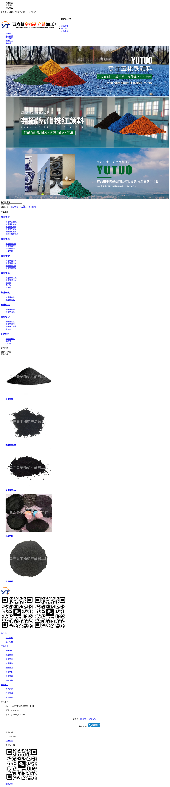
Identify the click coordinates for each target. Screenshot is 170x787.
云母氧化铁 (10, 339)
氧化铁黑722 (11, 246)
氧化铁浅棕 (10, 312)
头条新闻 (9, 689)
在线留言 (9, 3)
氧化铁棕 (5, 304)
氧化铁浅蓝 (10, 324)
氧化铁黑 (32, 207)
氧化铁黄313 (11, 263)
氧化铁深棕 (10, 309)
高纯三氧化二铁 (12, 234)
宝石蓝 (8, 329)
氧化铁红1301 (11, 222)
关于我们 (4, 633)
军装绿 (8, 283)
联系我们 (9, 5)
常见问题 (9, 698)
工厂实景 (9, 642)
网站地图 (9, 8)
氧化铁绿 (5, 273)
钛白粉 (8, 344)
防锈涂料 (5, 334)
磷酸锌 (8, 341)
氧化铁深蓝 (10, 322)
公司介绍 (9, 638)
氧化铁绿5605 (11, 278)
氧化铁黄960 (11, 266)
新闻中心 (4, 685)
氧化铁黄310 (11, 261)
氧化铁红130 (11, 227)
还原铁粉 (9, 251)
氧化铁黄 (5, 256)
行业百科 (9, 693)
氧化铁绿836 (11, 280)
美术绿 (8, 285)
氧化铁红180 (11, 229)
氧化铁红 (5, 217)
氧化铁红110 (11, 224)
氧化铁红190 (11, 232)
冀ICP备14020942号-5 (88, 719)
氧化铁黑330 (11, 244)
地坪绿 (8, 287)
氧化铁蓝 (5, 317)
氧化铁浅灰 (10, 300)
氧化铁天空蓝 (11, 326)
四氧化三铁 (10, 249)
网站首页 (14, 207)
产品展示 (23, 207)
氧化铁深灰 (10, 297)
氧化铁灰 (5, 292)
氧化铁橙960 (11, 268)
